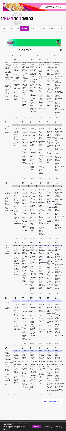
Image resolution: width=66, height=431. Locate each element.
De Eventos (33, 28)
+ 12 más (32, 117)
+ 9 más (49, 238)
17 (6, 242)
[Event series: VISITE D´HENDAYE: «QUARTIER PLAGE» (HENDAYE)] (31, 104)
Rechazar (47, 426)
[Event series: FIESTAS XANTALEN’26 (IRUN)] (51, 218)
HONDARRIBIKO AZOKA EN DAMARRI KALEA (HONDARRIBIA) (26, 70)
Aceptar (36, 426)
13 (31, 182)
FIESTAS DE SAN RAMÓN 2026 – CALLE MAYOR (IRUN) (7, 372)
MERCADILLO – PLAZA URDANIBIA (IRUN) (50, 82)
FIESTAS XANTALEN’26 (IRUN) (50, 221)
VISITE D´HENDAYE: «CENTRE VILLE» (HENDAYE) (16, 96)
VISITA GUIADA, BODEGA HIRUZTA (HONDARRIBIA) (26, 160)
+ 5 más (40, 178)
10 (6, 182)
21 (40, 242)
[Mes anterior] (5, 50)
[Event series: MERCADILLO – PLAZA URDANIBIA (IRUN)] (51, 78)
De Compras (42, 28)
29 (23, 59)
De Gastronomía (13, 28)
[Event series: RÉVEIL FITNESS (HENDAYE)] (5, 82)
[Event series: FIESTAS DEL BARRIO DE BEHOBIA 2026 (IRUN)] (39, 81)
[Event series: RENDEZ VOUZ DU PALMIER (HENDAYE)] (17, 66)
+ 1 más (15, 238)
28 (14, 59)
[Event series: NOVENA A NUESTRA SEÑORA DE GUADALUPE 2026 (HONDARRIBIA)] (9, 352)
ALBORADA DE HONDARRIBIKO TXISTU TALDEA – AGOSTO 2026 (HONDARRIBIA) (59, 71)
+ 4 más (24, 117)
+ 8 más (40, 117)
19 (23, 242)
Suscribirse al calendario (51, 401)
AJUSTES (5, 429)
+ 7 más (57, 117)
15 (48, 182)
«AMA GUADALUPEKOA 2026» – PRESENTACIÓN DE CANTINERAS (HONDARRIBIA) (59, 386)
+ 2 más (57, 343)
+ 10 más (32, 238)
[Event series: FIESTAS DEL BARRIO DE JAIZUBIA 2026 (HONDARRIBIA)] (47, 191)
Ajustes (58, 426)
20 (31, 242)
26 (23, 298)
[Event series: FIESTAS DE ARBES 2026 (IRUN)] (39, 317)
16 (56, 182)
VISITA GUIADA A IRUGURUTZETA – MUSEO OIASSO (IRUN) (43, 286)
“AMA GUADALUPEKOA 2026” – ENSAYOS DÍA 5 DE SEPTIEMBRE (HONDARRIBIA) (51, 386)
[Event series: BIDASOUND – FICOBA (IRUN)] (39, 328)
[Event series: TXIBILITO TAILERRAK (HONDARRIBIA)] (17, 249)
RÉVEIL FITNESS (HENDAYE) (8, 85)
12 (23, 182)
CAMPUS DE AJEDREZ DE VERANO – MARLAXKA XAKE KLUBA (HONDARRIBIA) (9, 204)
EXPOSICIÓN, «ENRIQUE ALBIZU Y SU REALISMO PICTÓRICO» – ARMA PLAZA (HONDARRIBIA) (9, 71)
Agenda (24, 28)
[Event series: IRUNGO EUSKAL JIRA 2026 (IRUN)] (47, 152)
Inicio (4, 28)
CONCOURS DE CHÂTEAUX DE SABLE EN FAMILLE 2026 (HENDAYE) (25, 102)
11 (14, 182)
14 (40, 182)
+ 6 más (32, 178)
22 (48, 242)
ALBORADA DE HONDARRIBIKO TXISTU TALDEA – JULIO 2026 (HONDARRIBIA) (42, 71)
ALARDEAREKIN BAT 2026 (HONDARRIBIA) (59, 266)
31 (40, 59)
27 (6, 59)
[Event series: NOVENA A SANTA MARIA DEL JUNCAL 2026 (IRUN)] (26, 366)
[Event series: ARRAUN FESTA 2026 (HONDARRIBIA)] (56, 144)
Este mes (14, 50)
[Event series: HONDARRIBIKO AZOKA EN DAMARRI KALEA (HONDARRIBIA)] (26, 66)
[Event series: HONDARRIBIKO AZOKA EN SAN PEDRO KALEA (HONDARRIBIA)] (51, 66)
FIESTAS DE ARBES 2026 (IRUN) (41, 321)
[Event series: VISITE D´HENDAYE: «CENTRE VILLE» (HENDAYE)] (14, 92)
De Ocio (59, 28)
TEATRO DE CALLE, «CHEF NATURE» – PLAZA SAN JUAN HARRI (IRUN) (49, 373)
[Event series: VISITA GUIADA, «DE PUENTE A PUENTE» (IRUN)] (34, 160)
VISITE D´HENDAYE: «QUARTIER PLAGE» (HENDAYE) (33, 108)
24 (6, 298)
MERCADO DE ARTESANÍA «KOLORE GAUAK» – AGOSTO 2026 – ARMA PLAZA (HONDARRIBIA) (42, 157)
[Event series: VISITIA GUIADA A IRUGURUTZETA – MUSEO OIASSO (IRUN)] (43, 281)
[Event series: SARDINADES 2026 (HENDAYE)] (43, 366)
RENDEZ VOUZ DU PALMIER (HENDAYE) (16, 70)
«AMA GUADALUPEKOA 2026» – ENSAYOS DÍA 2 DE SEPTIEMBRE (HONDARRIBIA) (26, 385)
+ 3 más (15, 117)
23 (56, 242)
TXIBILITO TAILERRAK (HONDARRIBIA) (17, 252)
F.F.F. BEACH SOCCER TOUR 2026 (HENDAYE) (8, 95)
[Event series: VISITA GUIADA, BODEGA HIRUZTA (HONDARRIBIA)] (26, 156)
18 (14, 242)
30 (31, 59)
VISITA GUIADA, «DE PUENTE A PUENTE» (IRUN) (32, 165)
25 (14, 298)
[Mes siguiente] (8, 50)
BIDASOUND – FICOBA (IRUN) (42, 331)
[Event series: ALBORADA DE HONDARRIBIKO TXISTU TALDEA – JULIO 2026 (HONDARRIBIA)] (43, 64)
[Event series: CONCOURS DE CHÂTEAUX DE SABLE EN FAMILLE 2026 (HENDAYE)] (22, 95)
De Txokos (52, 28)
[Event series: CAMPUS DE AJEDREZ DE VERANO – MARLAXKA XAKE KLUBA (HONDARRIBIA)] (9, 197)
